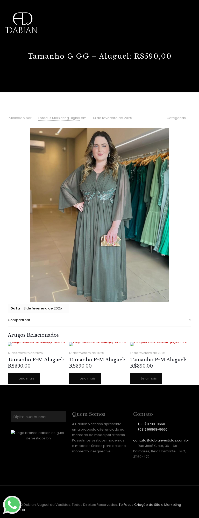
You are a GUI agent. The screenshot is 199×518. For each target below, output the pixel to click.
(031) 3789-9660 (151, 424)
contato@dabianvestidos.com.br (161, 440)
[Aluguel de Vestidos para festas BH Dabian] (21, 22)
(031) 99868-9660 (152, 429)
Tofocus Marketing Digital (59, 117)
